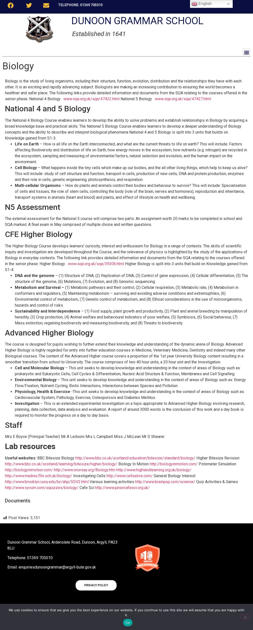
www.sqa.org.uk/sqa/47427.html (183, 99)
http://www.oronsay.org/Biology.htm (84, 470)
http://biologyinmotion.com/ (174, 464)
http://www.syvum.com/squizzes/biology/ (42, 487)
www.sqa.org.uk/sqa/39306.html (96, 263)
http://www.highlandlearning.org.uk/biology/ (153, 470)
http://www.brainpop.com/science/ (164, 481)
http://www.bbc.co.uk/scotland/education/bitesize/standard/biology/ (134, 458)
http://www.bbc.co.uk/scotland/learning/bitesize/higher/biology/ (61, 464)
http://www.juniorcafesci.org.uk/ (122, 487)
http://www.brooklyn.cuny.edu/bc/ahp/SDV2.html (47, 481)
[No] (245, 616)
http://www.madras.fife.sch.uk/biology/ (38, 475)
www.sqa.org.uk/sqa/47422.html (91, 99)
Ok (128, 623)
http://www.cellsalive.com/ (129, 475)
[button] (246, 52)
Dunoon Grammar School (137, 21)
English (204, 3)
